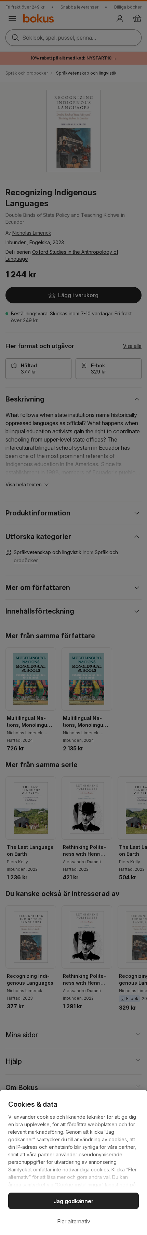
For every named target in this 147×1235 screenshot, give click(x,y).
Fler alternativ (73, 1221)
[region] (73, 1162)
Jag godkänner (74, 1201)
